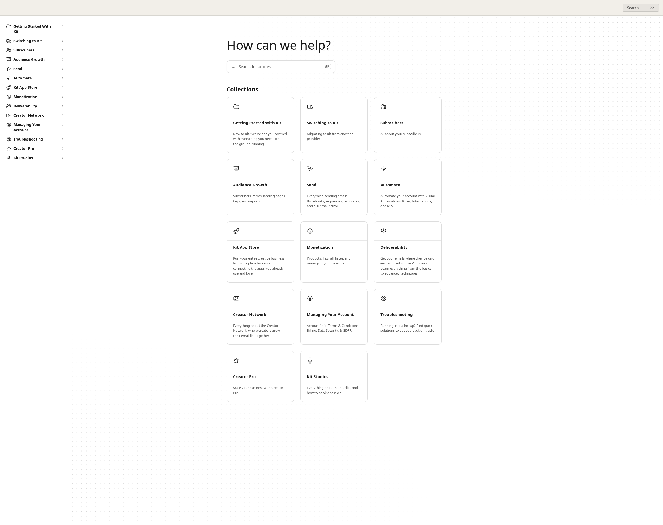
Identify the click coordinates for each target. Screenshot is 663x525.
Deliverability (394, 247)
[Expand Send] (62, 68)
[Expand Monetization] (62, 96)
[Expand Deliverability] (62, 106)
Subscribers (391, 122)
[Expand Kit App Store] (62, 87)
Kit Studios (317, 376)
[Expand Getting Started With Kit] (62, 26)
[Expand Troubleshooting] (62, 139)
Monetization (320, 247)
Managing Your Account (330, 314)
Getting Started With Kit (257, 122)
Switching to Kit (322, 122)
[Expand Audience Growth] (62, 59)
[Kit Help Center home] (5, 8)
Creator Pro (244, 376)
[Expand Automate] (62, 78)
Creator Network (249, 314)
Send (311, 184)
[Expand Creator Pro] (62, 148)
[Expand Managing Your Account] (62, 124)
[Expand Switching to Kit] (62, 41)
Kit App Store (246, 247)
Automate (390, 184)
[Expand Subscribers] (62, 50)
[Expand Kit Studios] (62, 157)
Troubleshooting (396, 314)
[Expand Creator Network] (62, 115)
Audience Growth (250, 184)
